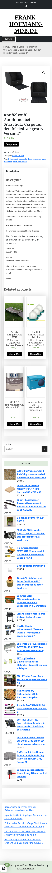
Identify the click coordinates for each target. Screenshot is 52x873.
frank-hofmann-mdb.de (26, 24)
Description (12, 171)
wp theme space (25, 868)
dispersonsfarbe (34, 159)
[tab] (12, 171)
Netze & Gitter (17, 46)
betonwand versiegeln (17, 159)
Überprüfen (11, 144)
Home (6, 46)
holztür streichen (20, 161)
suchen (8, 444)
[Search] (45, 449)
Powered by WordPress (16, 865)
